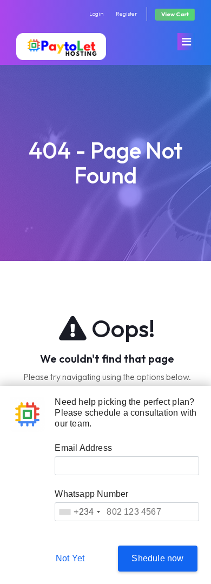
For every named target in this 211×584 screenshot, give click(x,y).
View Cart (175, 14)
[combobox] (79, 512)
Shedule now (157, 558)
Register (126, 13)
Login (96, 13)
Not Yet (70, 558)
